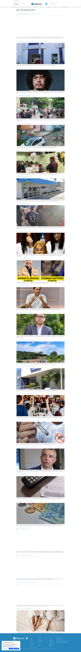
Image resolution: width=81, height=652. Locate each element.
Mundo (39, 642)
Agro (39, 644)
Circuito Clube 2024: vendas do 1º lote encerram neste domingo (24, 555)
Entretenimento (32, 644)
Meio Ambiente (40, 640)
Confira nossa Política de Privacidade (11, 646)
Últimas (31, 637)
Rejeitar (11, 648)
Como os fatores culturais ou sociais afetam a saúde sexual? (24, 608)
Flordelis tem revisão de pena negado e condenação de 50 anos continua (25, 231)
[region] (11, 645)
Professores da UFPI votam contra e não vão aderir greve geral (24, 393)
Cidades (31, 640)
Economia (39, 637)
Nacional (39, 645)
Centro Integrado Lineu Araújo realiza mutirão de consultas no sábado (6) (25, 366)
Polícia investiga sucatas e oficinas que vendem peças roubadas (24, 312)
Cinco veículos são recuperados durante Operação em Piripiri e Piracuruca (25, 95)
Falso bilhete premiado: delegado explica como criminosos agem (24, 176)
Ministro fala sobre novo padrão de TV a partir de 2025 (23, 285)
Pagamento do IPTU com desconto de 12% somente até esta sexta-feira (25, 501)
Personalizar (5, 648)
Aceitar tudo (16, 648)
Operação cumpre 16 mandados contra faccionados (22, 203)
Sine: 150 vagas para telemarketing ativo (21, 474)
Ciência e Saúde (40, 641)
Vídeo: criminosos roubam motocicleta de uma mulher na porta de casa (25, 123)
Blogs (31, 641)
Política (31, 645)
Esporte (31, 642)
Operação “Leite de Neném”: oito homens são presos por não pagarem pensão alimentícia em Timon (29, 41)
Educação (39, 638)
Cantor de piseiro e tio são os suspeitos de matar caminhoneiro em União (25, 258)
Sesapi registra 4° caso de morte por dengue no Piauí (23, 420)
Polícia (31, 638)
